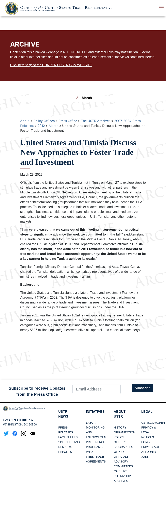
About (25, 121)
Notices (147, 437)
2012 (41, 126)
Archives (121, 481)
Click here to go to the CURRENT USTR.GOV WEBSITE (51, 65)
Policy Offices (44, 121)
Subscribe (142, 388)
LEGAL (146, 411)
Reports (65, 451)
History (120, 427)
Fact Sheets (68, 437)
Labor (91, 422)
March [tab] (86, 98)
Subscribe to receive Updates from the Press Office (37, 391)
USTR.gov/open (153, 422)
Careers (120, 471)
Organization (124, 432)
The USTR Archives (95, 121)
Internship (122, 476)
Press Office (68, 121)
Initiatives (95, 411)
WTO (89, 451)
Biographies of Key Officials (123, 451)
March (53, 126)
